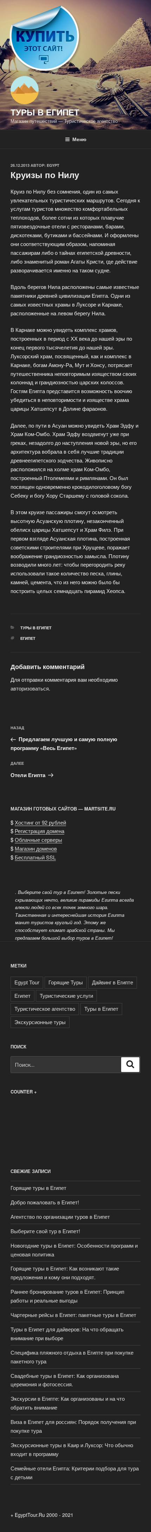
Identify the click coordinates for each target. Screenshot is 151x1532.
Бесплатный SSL (35, 857)
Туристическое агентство (44, 1008)
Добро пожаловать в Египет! (45, 1202)
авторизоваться (30, 688)
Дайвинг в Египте (112, 982)
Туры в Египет (45, 112)
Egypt (53, 165)
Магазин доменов (36, 848)
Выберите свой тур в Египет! (45, 1231)
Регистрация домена (39, 830)
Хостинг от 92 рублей (40, 822)
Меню (79, 139)
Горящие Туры (65, 982)
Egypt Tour (26, 982)
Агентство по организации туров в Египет (60, 1216)
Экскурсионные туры (40, 1022)
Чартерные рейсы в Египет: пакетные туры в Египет (73, 1314)
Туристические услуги (66, 995)
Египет (27, 638)
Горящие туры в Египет (38, 1187)
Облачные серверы (38, 839)
